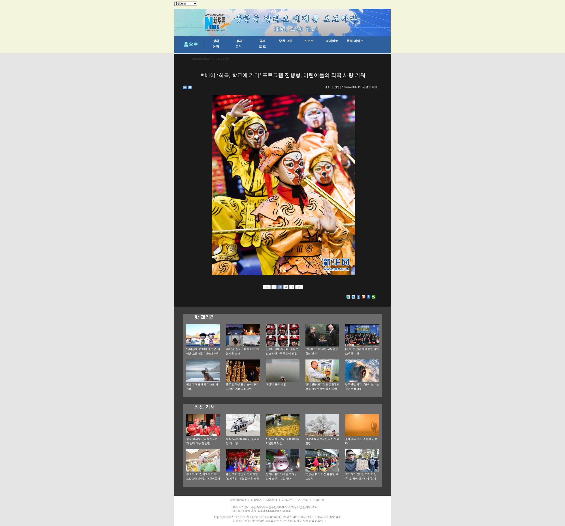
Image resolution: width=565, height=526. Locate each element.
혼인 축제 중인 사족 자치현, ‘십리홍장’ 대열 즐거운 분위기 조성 (242, 479)
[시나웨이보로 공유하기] (363, 297)
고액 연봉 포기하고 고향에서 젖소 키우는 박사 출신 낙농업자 (322, 389)
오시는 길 (318, 500)
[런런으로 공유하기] (369, 297)
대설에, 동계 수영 (276, 384)
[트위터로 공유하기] (353, 297)
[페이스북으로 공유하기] (358, 297)
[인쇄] (190, 87)
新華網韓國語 (201, 59)
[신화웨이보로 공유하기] (348, 297)
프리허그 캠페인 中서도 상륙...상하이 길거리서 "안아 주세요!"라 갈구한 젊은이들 (361, 479)
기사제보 (287, 500)
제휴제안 (271, 500)
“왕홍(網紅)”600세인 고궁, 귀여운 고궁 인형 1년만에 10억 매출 (203, 353)
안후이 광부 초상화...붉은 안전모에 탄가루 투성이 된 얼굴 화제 (282, 353)
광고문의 (302, 500)
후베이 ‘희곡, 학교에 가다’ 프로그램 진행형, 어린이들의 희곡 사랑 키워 (203, 479)
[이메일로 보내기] (185, 87)
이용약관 (256, 500)
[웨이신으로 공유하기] (374, 297)
